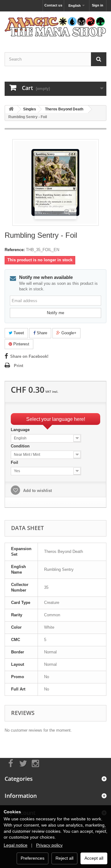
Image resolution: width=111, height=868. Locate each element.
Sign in (97, 5)
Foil (15, 462)
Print (18, 365)
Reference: (15, 249)
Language (21, 429)
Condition (21, 446)
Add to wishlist (37, 490)
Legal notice (15, 845)
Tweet (18, 333)
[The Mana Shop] (55, 26)
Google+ (68, 333)
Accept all (93, 858)
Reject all (64, 858)
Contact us (53, 5)
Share (41, 333)
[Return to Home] (11, 109)
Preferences (32, 858)
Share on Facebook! (29, 356)
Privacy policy (49, 845)
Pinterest (20, 344)
